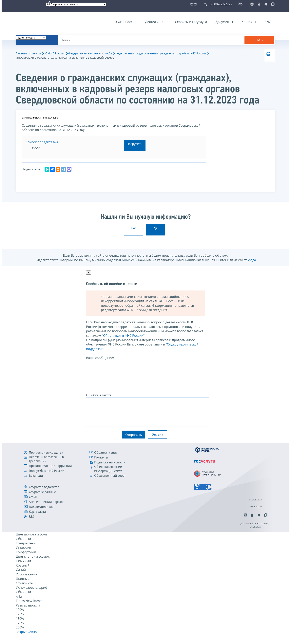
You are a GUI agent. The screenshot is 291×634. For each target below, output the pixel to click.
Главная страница (28, 53)
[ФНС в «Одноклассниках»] (259, 4)
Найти (259, 40)
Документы (224, 22)
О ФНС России (125, 22)
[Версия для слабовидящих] (194, 4)
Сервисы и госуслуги (191, 22)
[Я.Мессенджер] (47, 169)
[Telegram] (63, 169)
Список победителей (42, 142)
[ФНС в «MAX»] (272, 4)
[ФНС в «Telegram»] (265, 4)
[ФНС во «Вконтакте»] (252, 4)
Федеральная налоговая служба (90, 53)
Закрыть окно (26, 632)
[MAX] (69, 169)
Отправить (133, 435)
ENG (268, 22)
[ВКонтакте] (52, 169)
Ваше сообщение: (100, 358)
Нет (133, 228)
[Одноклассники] (58, 169)
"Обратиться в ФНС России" (123, 335)
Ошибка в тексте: (99, 395)
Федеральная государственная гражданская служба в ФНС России (161, 53)
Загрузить (134, 144)
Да (156, 228)
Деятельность (155, 22)
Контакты (249, 22)
